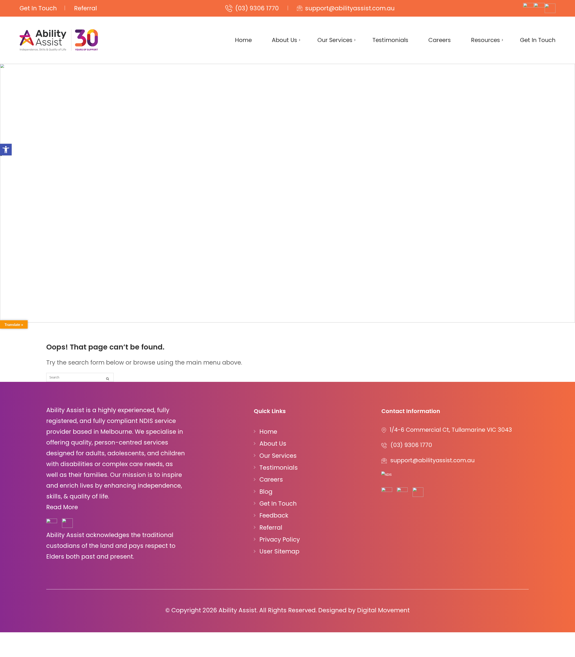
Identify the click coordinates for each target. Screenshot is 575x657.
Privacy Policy (279, 539)
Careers (439, 40)
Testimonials (390, 40)
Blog (265, 491)
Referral (85, 8)
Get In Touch (38, 8)
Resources (485, 40)
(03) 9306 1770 (257, 8)
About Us (284, 40)
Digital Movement (383, 610)
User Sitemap (279, 551)
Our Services (334, 40)
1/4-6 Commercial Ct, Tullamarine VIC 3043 (451, 430)
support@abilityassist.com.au (350, 8)
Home (243, 40)
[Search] (108, 378)
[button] (6, 149)
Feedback (273, 515)
